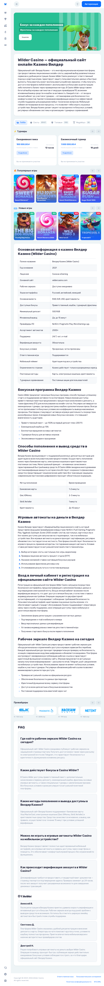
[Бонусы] (5, 25)
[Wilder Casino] (5, 4)
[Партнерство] (5, 45)
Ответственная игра (65, 977)
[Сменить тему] (77, 4)
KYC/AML (97, 982)
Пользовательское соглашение (88, 977)
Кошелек (25, 37)
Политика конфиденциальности (78, 982)
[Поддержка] (5, 968)
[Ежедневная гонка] (5, 38)
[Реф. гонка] (5, 32)
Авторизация (91, 4)
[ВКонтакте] (5, 981)
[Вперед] (98, 131)
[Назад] (92, 131)
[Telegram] (5, 974)
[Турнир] (5, 19)
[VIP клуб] (5, 12)
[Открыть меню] (16, 4)
